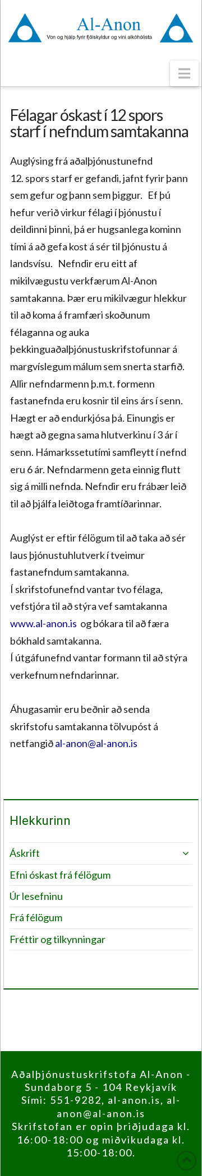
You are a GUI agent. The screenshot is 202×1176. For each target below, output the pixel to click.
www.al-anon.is (43, 623)
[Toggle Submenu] (172, 853)
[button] (184, 73)
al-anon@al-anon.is (96, 743)
